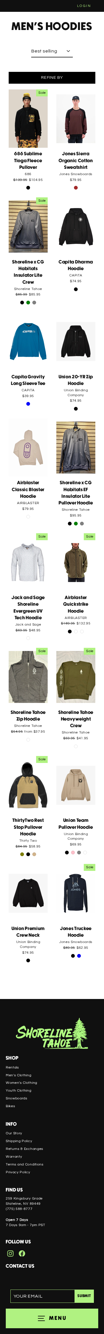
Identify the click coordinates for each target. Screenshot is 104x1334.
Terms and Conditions (25, 1164)
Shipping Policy (19, 1141)
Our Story (14, 1133)
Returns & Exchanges (24, 1148)
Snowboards (16, 1098)
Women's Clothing (21, 1082)
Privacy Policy (18, 1172)
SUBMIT (84, 1296)
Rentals (12, 1067)
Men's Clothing (18, 1075)
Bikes (10, 1106)
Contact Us (20, 1266)
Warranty (14, 1156)
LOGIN (84, 6)
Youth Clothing (18, 1090)
